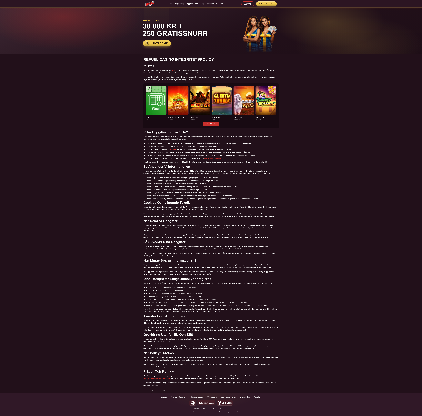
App (196, 4)
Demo (156, 105)
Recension (210, 4)
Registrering (179, 4)
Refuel (174, 70)
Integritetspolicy (197, 397)
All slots (211, 124)
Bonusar (219, 4)
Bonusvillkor (245, 397)
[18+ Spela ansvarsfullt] (192, 403)
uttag (170, 149)
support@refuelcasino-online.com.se (156, 378)
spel (174, 149)
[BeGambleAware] (206, 402)
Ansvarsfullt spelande (179, 397)
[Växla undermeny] (225, 3)
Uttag (202, 4)
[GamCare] (225, 403)
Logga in (189, 4)
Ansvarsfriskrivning (228, 397)
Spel (170, 4)
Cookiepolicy (212, 397)
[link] (156, 103)
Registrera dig (266, 4)
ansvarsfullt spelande (212, 158)
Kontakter (257, 397)
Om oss (164, 397)
